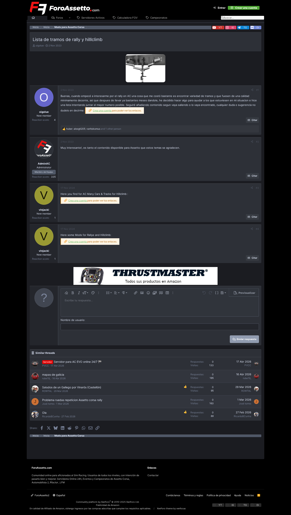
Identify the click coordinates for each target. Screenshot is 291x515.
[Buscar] (262, 8)
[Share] (252, 90)
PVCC (45, 365)
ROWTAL (47, 391)
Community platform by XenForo (107, 502)
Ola (44, 412)
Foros (59, 17)
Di (258, 27)
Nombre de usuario (72, 320)
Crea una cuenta (102, 110)
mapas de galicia (53, 374)
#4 (257, 228)
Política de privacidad (219, 495)
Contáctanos (173, 495)
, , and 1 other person (93, 128)
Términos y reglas (193, 495)
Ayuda (237, 495)
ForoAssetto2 (41, 495)
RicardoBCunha (51, 416)
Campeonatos (158, 17)
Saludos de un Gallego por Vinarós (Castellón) (71, 387)
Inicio (39, 17)
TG (245, 27)
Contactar (153, 475)
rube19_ (46, 378)
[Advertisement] (145, 446)
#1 (257, 89)
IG (233, 27)
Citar (254, 120)
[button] (70, 18)
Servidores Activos (93, 17)
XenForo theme (165, 508)
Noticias (249, 495)
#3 (257, 187)
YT (220, 27)
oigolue (40, 45)
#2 (257, 141)
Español (60, 495)
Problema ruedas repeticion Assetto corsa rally (72, 400)
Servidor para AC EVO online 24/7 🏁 (78, 361)
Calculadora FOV (127, 17)
